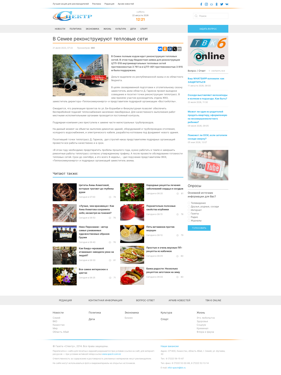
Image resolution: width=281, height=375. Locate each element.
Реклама (96, 3)
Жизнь (201, 312)
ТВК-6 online (213, 300)
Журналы (196, 220)
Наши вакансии (170, 346)
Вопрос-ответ (145, 300)
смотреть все (218, 70)
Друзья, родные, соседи (204, 206)
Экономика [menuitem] (92, 29)
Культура (166, 312)
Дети (92, 319)
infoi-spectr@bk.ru (177, 367)
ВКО (55, 321)
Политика (95, 312)
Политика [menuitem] (75, 29)
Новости (58, 312)
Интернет (196, 210)
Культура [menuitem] (120, 29)
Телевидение (198, 202)
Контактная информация (105, 300)
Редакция (109, 3)
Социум (201, 324)
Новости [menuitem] (60, 29)
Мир (55, 328)
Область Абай (61, 331)
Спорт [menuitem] (144, 29)
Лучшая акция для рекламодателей (71, 3)
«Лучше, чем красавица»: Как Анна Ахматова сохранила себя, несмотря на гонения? (96, 209)
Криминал (202, 328)
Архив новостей (126, 3)
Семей (56, 317)
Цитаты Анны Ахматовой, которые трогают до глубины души (96, 189)
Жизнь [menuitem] (107, 29)
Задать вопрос (208, 29)
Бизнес (129, 317)
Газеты (194, 213)
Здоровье (202, 321)
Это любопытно (206, 317)
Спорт (164, 319)
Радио (194, 217)
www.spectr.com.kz (111, 354)
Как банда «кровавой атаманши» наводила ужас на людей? (96, 252)
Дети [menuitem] (133, 29)
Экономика (132, 312)
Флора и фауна (205, 331)
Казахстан (59, 324)
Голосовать (199, 228)
